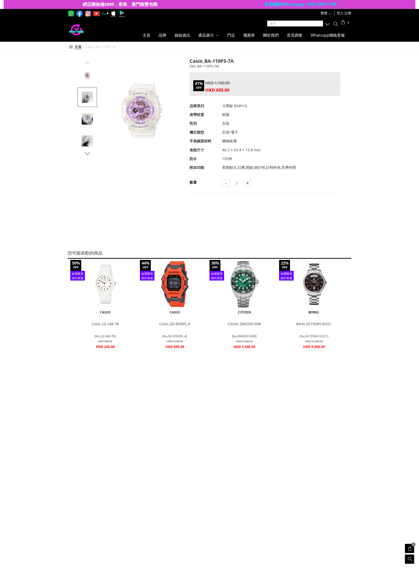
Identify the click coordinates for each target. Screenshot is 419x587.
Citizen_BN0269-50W (244, 324)
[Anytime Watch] (98, 30)
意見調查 (294, 35)
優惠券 (249, 35)
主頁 (146, 35)
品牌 (162, 35)
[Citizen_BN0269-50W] (244, 284)
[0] (343, 23)
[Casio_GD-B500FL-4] (174, 284)
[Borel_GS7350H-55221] (313, 284)
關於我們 (271, 35)
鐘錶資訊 (182, 35)
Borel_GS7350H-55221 (314, 324)
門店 (231, 35)
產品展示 (206, 35)
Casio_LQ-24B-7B (105, 324)
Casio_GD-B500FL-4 (174, 324)
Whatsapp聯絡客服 (328, 35)
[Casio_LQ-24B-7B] (105, 284)
